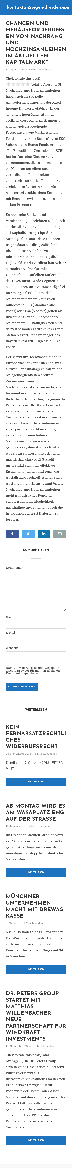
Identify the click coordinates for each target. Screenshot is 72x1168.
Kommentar (14, 567)
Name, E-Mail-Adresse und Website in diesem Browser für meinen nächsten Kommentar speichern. (33, 670)
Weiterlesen (36, 782)
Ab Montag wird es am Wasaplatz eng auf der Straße (35, 813)
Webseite (12, 648)
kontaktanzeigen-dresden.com (39, 7)
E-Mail (10, 632)
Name (10, 617)
